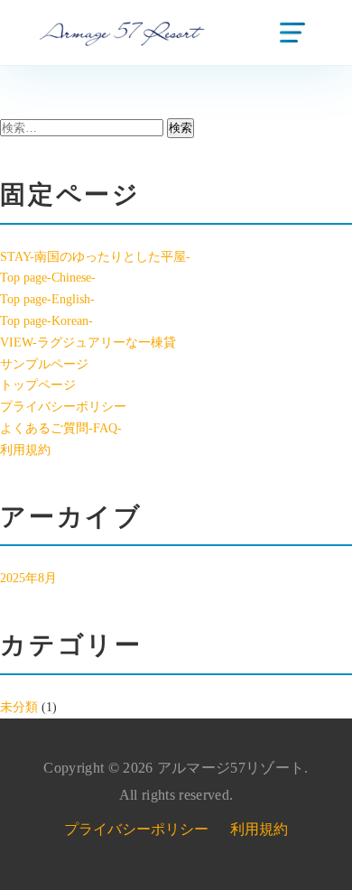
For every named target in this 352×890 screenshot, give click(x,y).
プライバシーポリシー (63, 406)
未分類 (19, 707)
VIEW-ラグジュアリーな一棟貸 (88, 342)
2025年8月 (28, 578)
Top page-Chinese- (48, 277)
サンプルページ (44, 364)
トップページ (38, 385)
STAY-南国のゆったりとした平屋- (95, 257)
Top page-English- (47, 299)
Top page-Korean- (46, 321)
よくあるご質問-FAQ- (61, 428)
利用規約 (25, 450)
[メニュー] (292, 32)
